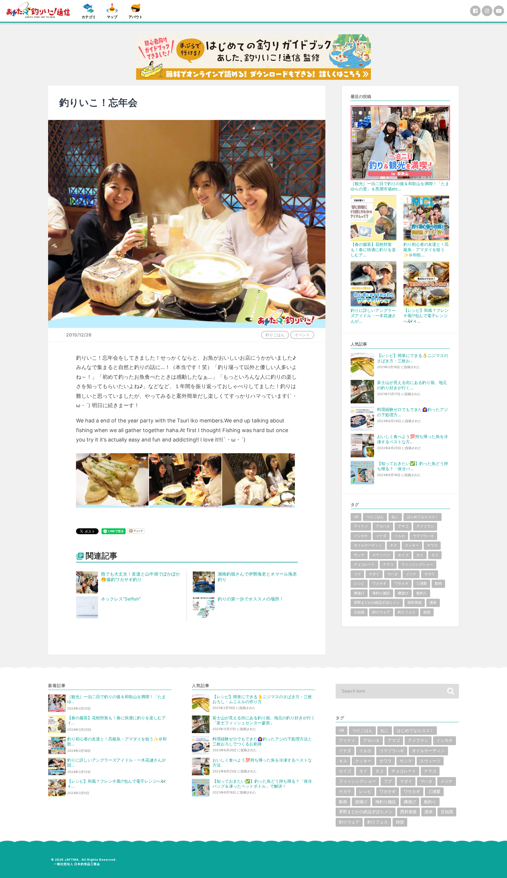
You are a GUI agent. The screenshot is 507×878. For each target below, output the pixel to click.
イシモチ (361, 536)
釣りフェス (406, 612)
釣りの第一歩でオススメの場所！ (251, 599)
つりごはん (375, 517)
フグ (357, 574)
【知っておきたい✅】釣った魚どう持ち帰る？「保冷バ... (412, 466)
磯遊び (403, 593)
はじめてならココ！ (422, 517)
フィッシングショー (417, 564)
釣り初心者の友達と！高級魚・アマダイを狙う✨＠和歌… (426, 249)
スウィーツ (381, 555)
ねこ (395, 517)
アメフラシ (425, 526)
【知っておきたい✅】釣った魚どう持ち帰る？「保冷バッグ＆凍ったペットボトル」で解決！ (262, 784)
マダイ (374, 574)
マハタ (392, 574)
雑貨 (426, 612)
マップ (112, 17)
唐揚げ (359, 593)
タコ (434, 555)
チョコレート (364, 564)
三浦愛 (421, 583)
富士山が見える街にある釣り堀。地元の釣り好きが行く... (412, 385)
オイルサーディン (368, 545)
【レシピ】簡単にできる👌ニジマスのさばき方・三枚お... (412, 358)
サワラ (432, 545)
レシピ (359, 583)
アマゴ (403, 526)
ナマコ (388, 564)
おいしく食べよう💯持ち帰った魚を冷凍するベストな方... (412, 439)
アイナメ (361, 526)
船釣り (421, 593)
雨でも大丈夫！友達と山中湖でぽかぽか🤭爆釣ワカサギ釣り (140, 576)
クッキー (412, 545)
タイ (419, 555)
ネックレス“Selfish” (121, 599)
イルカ (399, 536)
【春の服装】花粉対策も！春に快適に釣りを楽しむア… (373, 249)
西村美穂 (415, 602)
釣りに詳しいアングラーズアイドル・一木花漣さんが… (373, 315)
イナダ (381, 536)
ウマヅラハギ (423, 536)
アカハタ (383, 526)
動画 (438, 583)
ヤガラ (429, 574)
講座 (433, 602)
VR (356, 517)
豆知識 (359, 612)
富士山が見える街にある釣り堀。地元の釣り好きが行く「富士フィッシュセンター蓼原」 (263, 720)
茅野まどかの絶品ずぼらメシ (377, 602)
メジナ (411, 574)
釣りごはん (275, 334)
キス (393, 545)
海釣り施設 (381, 593)
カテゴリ (89, 17)
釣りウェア (381, 612)
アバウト (136, 17)
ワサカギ (401, 583)
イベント (302, 334)
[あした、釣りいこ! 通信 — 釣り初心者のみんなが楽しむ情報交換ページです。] (38, 10)
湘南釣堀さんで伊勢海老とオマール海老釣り (257, 576)
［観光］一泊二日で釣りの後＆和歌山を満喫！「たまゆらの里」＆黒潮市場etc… (400, 186)
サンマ (359, 555)
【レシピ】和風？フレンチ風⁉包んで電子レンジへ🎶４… (426, 315)
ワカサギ (379, 583)
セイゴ (403, 555)
